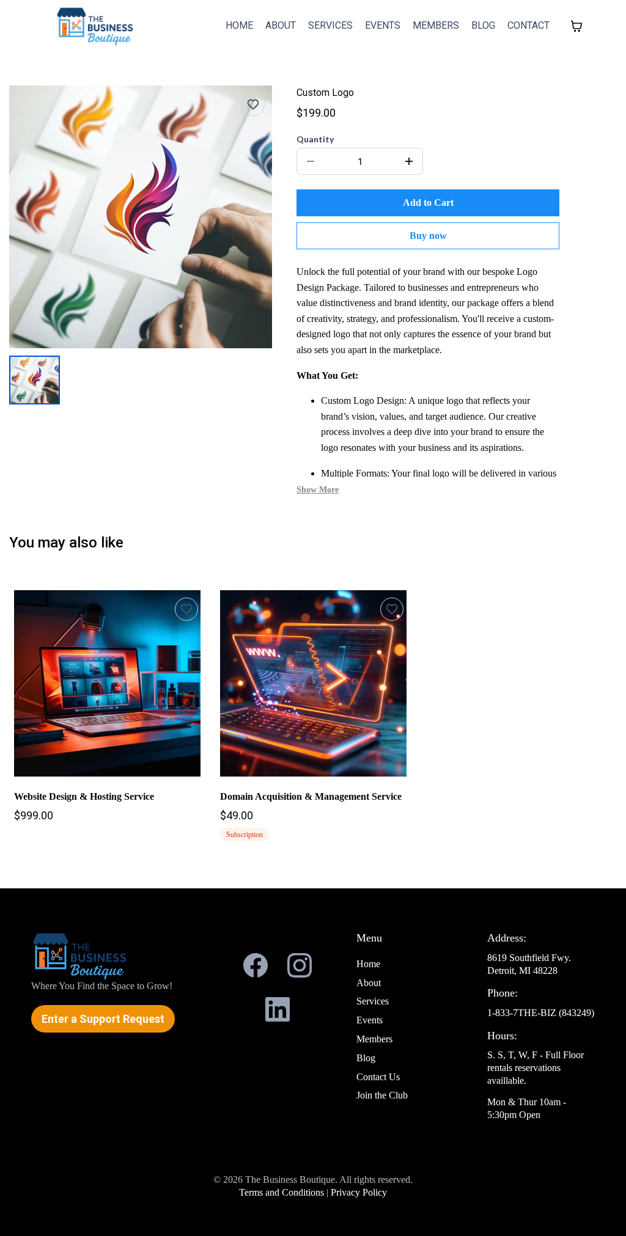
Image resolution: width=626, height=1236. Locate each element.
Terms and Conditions (282, 1192)
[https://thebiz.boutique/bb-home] (95, 26)
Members (374, 1039)
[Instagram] (300, 965)
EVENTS (382, 25)
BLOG (483, 25)
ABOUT (280, 25)
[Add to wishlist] (253, 104)
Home (368, 964)
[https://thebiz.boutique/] (115, 955)
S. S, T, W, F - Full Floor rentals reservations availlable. (535, 1068)
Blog (365, 1058)
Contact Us (378, 1077)
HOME (239, 25)
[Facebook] (256, 965)
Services (372, 1001)
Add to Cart (428, 202)
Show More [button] (317, 489)
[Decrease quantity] (310, 161)
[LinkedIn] (278, 1009)
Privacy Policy (359, 1192)
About (368, 983)
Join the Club (382, 1095)
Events (369, 1020)
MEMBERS (436, 25)
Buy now (428, 235)
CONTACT (528, 25)
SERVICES (330, 25)
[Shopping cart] (576, 26)
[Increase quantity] (409, 161)
